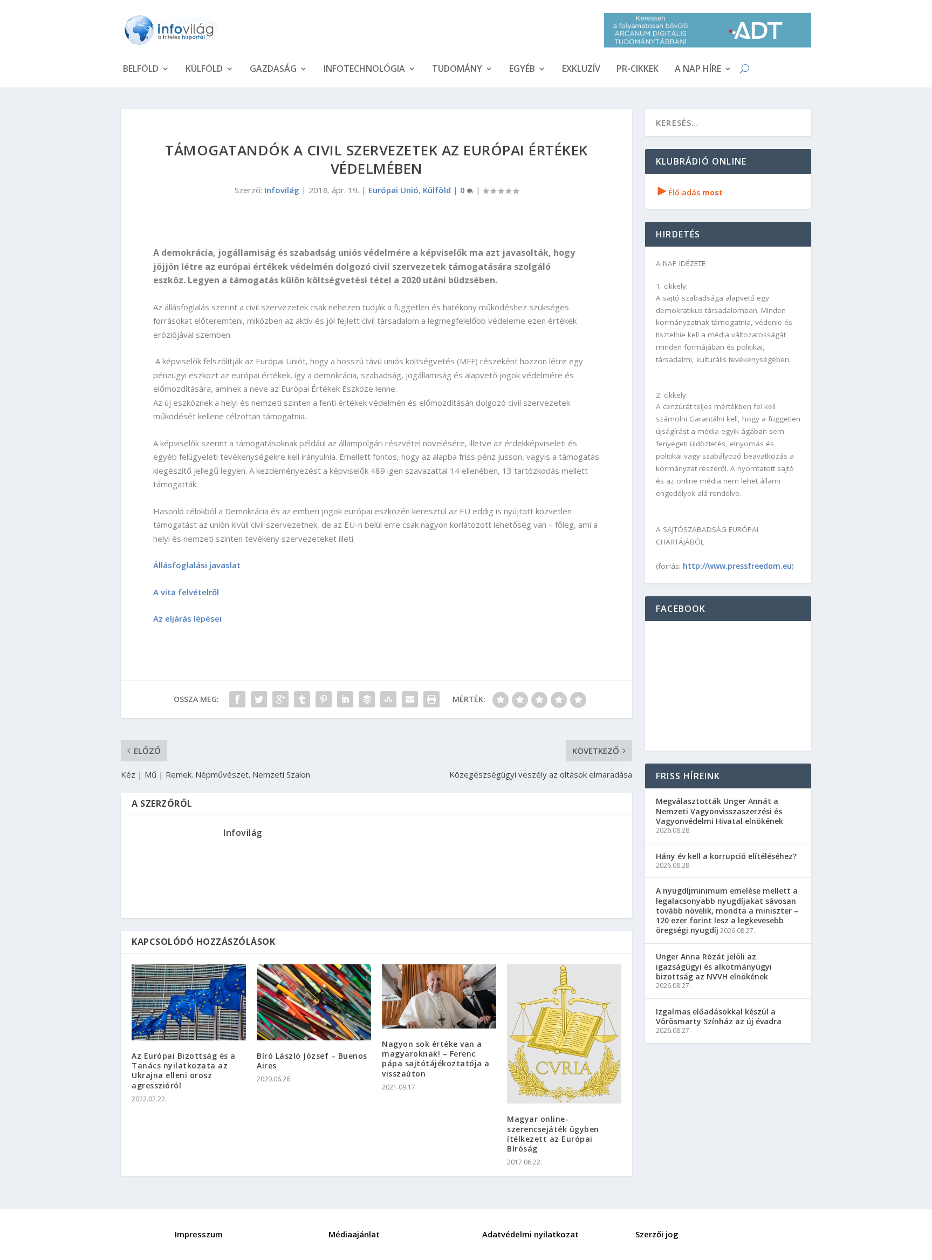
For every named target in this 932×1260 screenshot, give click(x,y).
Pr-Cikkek (637, 69)
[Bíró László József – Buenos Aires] (314, 1002)
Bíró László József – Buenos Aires (312, 1061)
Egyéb (522, 69)
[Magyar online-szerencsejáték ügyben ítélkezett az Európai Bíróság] (564, 1034)
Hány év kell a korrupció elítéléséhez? (726, 856)
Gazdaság (273, 69)
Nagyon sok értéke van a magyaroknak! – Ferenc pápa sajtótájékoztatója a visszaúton (436, 1059)
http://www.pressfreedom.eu (737, 566)
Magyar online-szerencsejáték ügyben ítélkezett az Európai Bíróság (553, 1134)
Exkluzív (581, 69)
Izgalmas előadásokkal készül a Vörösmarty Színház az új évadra (719, 1016)
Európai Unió (393, 190)
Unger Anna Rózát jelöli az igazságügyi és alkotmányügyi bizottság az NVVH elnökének (714, 966)
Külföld (204, 69)
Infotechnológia (364, 69)
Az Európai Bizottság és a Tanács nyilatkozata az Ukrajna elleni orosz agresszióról (184, 1071)
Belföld (141, 69)
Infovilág (281, 190)
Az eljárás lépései (187, 618)
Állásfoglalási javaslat (197, 565)
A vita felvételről (186, 592)
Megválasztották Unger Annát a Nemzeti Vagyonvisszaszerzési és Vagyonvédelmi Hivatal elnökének (719, 811)
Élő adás (690, 192)
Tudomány (457, 69)
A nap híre (698, 69)
